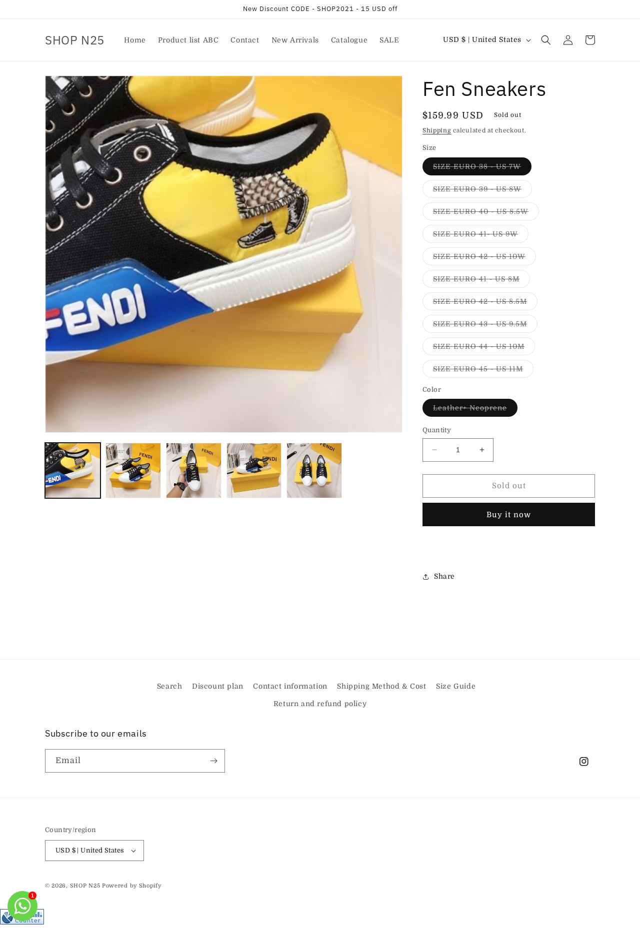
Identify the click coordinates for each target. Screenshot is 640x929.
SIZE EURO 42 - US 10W (484, 258)
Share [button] (444, 576)
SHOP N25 (85, 886)
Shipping (437, 130)
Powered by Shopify (132, 886)
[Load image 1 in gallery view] (72, 470)
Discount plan (218, 686)
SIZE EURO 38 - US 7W (482, 168)
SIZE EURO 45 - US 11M (483, 371)
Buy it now (508, 514)
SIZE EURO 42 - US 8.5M (485, 303)
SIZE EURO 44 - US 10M (484, 348)
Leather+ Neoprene (475, 410)
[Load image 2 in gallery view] (133, 470)
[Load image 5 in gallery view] (314, 470)
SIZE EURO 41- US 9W (480, 236)
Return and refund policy (320, 704)
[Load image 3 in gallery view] (194, 470)
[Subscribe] (213, 761)
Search (169, 686)
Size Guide (456, 686)
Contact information (290, 686)
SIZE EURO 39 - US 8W (482, 191)
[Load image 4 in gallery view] (254, 470)
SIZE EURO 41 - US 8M (481, 281)
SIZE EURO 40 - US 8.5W (486, 213)
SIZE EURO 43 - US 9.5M (485, 326)
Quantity (436, 430)
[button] (546, 40)
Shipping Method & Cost (381, 686)
